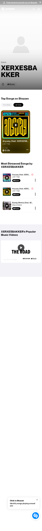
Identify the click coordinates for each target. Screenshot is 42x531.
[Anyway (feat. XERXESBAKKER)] (7, 178)
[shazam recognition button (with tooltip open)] (35, 515)
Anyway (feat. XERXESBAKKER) (25, 174)
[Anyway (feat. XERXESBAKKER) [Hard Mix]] (7, 192)
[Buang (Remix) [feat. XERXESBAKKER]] (7, 206)
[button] (40, 2)
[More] (35, 180)
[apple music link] (11, 84)
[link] (29, 259)
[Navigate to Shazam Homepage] (7, 9)
